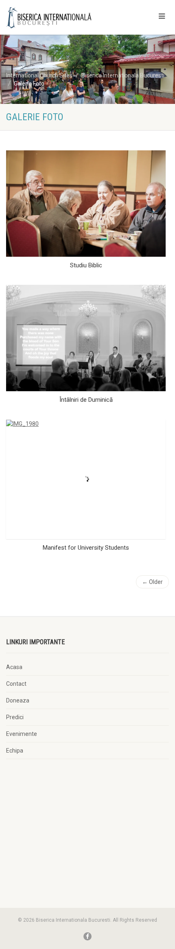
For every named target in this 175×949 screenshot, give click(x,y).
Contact (16, 683)
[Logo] (58, 17)
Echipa (14, 750)
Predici (15, 717)
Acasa (14, 667)
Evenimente (21, 734)
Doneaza (17, 700)
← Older (152, 582)
